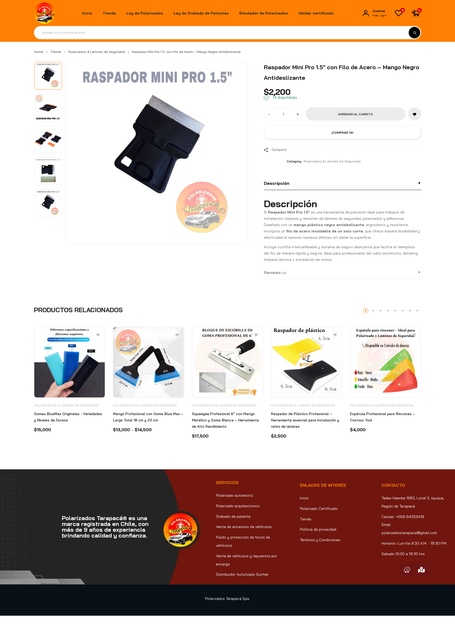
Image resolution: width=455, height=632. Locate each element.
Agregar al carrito (355, 114)
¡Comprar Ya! (342, 133)
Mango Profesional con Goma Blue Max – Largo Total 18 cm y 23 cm (148, 417)
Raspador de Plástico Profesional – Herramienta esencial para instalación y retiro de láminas (305, 420)
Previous (76, 152)
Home (38, 52)
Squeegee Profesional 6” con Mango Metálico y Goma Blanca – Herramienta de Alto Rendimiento (225, 420)
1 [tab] (366, 310)
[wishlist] (398, 13)
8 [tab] (417, 310)
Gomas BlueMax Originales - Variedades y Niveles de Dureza (68, 417)
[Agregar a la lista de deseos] (414, 114)
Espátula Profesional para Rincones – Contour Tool (382, 417)
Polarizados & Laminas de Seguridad (96, 52)
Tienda (56, 52)
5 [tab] (395, 310)
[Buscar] (414, 32)
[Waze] (407, 569)
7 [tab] (410, 310)
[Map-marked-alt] (421, 569)
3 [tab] (380, 310)
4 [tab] (388, 310)
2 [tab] (373, 310)
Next (238, 152)
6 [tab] (402, 310)
